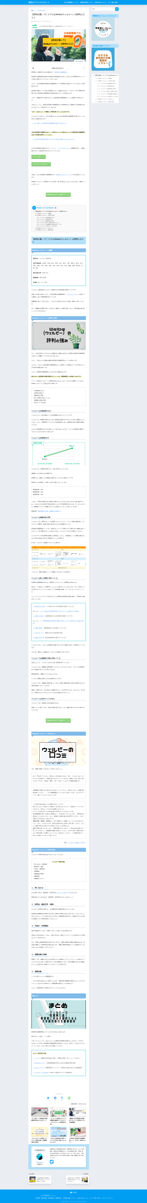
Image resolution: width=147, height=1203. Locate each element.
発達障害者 (58, 1198)
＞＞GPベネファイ (38, 633)
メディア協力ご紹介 (113, 2)
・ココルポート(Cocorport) (41, 1072)
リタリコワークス (64, 148)
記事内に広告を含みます (58, 68)
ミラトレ (53, 148)
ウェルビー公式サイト (62, 892)
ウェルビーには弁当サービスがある (48, 226)
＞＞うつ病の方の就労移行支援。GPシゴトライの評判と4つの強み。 (60, 611)
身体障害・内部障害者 (41, 1198)
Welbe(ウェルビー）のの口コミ (45, 228)
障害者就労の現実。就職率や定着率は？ (49, 511)
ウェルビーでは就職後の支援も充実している (50, 224)
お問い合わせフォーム (100, 2)
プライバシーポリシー (107, 1198)
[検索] (117, 9)
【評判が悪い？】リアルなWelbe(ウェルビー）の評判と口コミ (51, 211)
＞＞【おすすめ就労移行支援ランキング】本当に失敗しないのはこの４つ (52, 139)
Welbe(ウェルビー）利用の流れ (45, 230)
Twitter (51, 1164)
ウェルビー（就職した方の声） (77, 842)
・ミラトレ (36, 1058)
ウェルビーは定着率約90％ (46, 219)
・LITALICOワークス (39, 1063)
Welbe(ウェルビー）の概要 (44, 213)
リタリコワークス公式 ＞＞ (41, 164)
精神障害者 (51, 1198)
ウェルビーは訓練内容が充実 (47, 221)
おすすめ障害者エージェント (71, 2)
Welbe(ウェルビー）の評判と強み (46, 215)
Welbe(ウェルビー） (62, 174)
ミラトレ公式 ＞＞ (38, 156)
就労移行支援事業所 (61, 72)
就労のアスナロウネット (39, 2)
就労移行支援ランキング (86, 2)
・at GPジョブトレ (38, 1067)
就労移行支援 (82, 1104)
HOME (74, 1192)
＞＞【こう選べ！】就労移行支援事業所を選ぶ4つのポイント (49, 123)
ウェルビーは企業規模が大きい (47, 217)
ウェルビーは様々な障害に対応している (49, 222)
